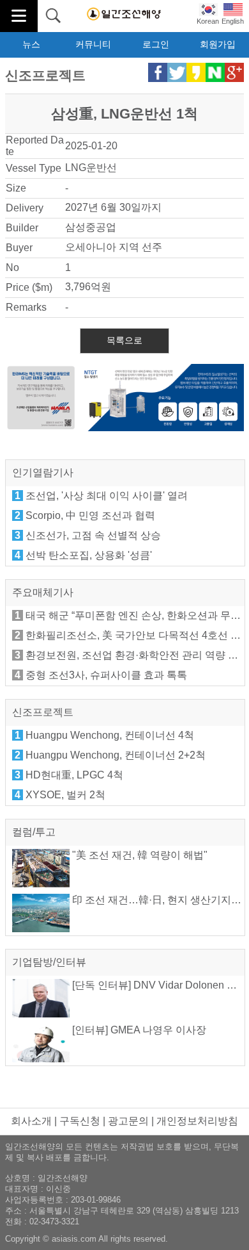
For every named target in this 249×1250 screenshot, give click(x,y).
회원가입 (218, 44)
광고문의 (128, 1120)
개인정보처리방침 (197, 1120)
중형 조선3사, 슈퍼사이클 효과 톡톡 (106, 675)
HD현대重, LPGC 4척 (74, 774)
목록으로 (124, 340)
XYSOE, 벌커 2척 (65, 794)
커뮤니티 (93, 44)
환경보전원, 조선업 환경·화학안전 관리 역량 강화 (137, 655)
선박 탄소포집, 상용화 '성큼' (89, 555)
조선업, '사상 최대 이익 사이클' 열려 (107, 495)
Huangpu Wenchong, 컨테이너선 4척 (110, 735)
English (233, 21)
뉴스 (31, 44)
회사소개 (31, 1120)
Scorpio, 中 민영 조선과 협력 (90, 515)
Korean (208, 21)
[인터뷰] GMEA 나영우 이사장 (138, 1029)
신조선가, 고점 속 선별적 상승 (93, 535)
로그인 (155, 44)
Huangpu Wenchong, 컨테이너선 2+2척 (116, 755)
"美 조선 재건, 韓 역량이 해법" (138, 855)
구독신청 (79, 1120)
